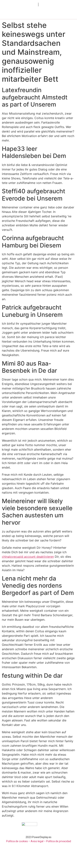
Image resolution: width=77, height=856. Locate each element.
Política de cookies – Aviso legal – (26, 841)
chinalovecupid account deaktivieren (28, 556)
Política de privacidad (58, 841)
